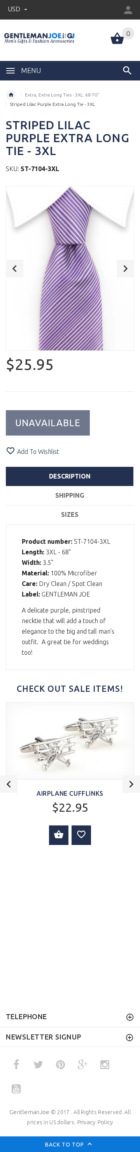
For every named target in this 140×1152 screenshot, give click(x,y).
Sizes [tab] (70, 514)
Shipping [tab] (69, 495)
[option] (70, 268)
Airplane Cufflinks (70, 793)
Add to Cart (58, 835)
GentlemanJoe (29, 1112)
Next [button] (125, 268)
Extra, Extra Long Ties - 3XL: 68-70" (62, 94)
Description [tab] (70, 476)
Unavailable (47, 423)
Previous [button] (14, 268)
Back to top (65, 1144)
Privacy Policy (95, 1122)
